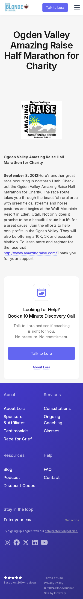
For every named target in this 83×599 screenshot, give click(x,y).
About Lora (15, 408)
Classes (51, 430)
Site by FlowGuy (55, 593)
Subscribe (72, 520)
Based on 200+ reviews (20, 582)
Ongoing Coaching (53, 419)
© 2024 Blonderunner (59, 588)
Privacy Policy (53, 583)
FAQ (48, 469)
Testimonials (16, 430)
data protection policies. (61, 531)
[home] (17, 7)
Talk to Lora (55, 7)
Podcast (12, 477)
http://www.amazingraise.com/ (30, 253)
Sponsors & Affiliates (15, 419)
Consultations (57, 408)
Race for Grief (18, 438)
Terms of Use (53, 578)
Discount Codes (19, 485)
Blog (8, 469)
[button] (76, 7)
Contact (52, 477)
